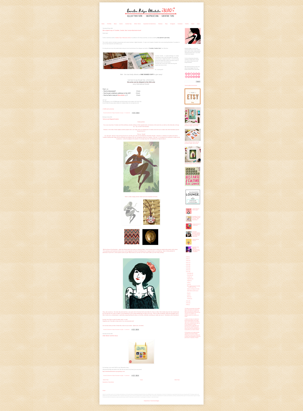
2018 (187, 260)
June (188, 284)
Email (198, 23)
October (189, 277)
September (189, 278)
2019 (187, 258)
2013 (187, 269)
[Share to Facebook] (137, 113)
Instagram (172, 23)
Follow (104, 390)
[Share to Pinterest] (139, 113)
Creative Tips (128, 23)
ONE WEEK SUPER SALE (110, 335)
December (189, 273)
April (188, 295)
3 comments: (127, 329)
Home (102, 23)
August (188, 280)
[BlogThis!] (134, 113)
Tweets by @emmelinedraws (191, 85)
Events (121, 23)
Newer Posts (105, 379)
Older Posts (177, 379)
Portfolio (109, 23)
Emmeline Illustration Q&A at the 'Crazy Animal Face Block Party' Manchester (196, 234)
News (115, 23)
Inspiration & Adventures (149, 23)
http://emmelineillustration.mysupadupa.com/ (114, 371)
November (189, 275)
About (192, 23)
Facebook (180, 23)
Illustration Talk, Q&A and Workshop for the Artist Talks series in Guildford (196, 249)
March (188, 296)
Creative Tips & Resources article (123, 37)
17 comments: (127, 112)
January (189, 298)
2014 (187, 268)
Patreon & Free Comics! (195, 240)
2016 (187, 264)
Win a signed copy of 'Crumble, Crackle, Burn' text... (193, 286)
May (188, 293)
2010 (187, 302)
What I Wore (137, 23)
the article (121, 95)
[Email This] (133, 113)
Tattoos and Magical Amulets (111, 119)
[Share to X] (136, 113)
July (188, 282)
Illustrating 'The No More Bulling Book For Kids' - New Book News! (196, 218)
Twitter (187, 23)
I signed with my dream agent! (195, 209)
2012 (187, 271)
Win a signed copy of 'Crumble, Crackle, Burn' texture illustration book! (122, 30)
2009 (187, 304)
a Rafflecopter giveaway (108, 109)
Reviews (160, 23)
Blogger (157, 400)
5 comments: (127, 375)
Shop (166, 23)
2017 (187, 262)
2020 (187, 256)
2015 (187, 266)
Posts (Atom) (111, 382)
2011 (187, 301)
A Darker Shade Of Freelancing (196, 225)
